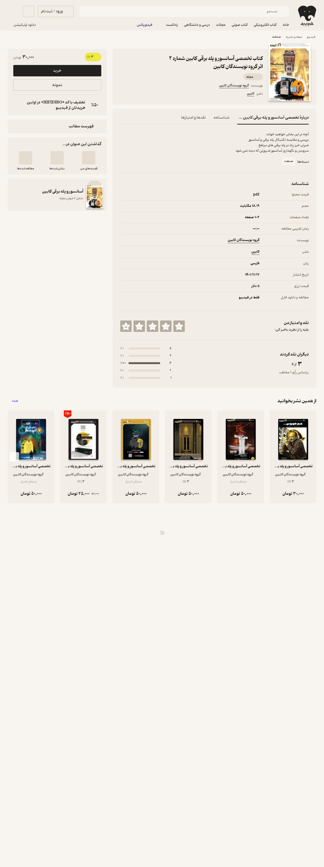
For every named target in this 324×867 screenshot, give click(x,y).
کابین (250, 93)
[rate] (179, 326)
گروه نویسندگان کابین (234, 85)
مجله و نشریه (294, 37)
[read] (25, 157)
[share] (157, 94)
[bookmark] (134, 94)
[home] (306, 16)
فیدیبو (311, 37)
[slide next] (14, 457)
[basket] (28, 11)
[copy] (18, 105)
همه (15, 401)
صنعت (276, 36)
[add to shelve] (88, 157)
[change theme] (13, 11)
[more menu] (123, 94)
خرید (57, 71)
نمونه (57, 85)
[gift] (146, 94)
